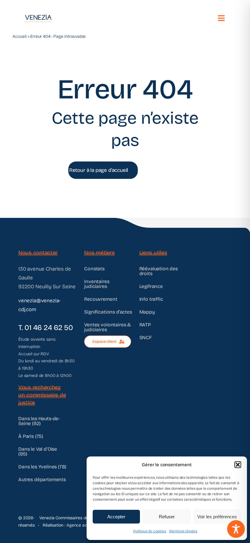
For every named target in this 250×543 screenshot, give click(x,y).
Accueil (19, 36)
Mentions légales (183, 531)
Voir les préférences (217, 516)
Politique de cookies (149, 531)
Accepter (116, 516)
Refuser (167, 516)
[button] (238, 465)
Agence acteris (80, 525)
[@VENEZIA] (38, 16)
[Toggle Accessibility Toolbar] (236, 529)
